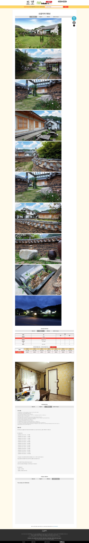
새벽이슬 (23, 339)
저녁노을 (23, 338)
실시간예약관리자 (55, 526)
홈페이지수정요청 (47, 541)
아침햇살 (23, 341)
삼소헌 (23, 344)
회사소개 (23, 541)
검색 (65, 6)
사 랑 (23, 342)
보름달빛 (23, 336)
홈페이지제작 (33, 541)
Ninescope (43, 539)
